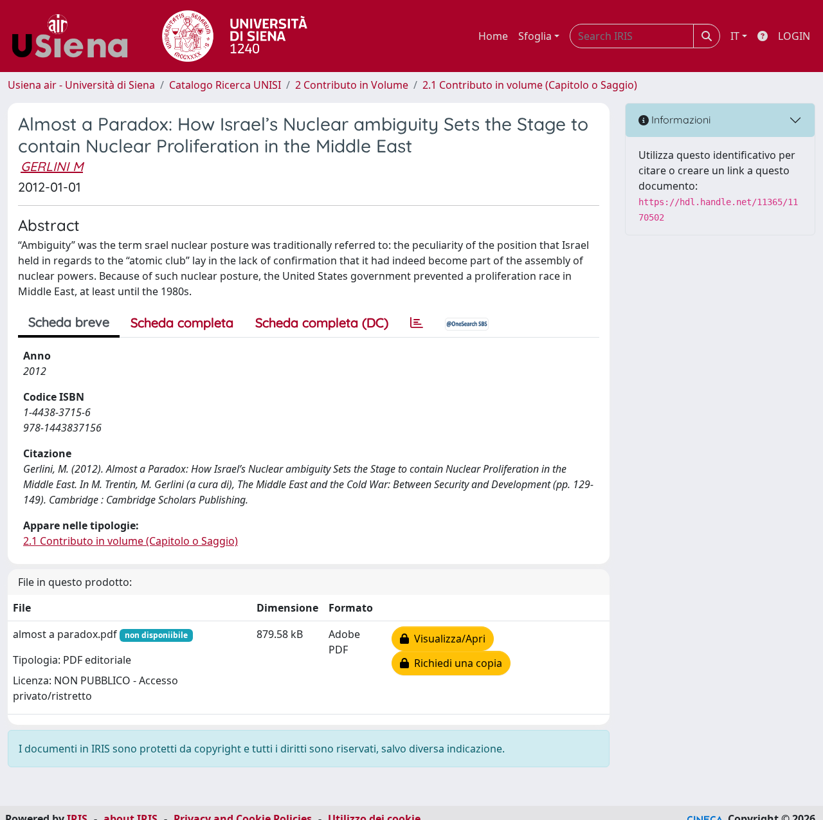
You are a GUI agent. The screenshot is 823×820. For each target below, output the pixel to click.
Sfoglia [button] (535, 36)
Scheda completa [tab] (182, 322)
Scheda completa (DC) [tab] (321, 322)
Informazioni (679, 119)
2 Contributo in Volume (351, 85)
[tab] (416, 322)
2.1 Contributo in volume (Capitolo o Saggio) (529, 85)
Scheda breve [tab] (68, 322)
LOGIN (794, 36)
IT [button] (734, 36)
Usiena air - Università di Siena (81, 85)
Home (493, 36)
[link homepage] (74, 36)
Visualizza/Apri (447, 639)
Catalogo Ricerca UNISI (225, 85)
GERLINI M (52, 166)
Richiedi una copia (455, 663)
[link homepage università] (235, 36)
